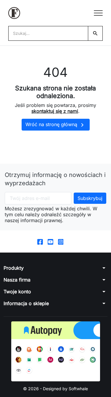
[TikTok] (71, 241)
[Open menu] (98, 13)
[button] (55, 267)
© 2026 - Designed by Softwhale (55, 388)
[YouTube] (50, 241)
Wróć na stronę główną (55, 124)
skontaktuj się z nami (54, 111)
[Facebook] (40, 241)
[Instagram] (61, 241)
